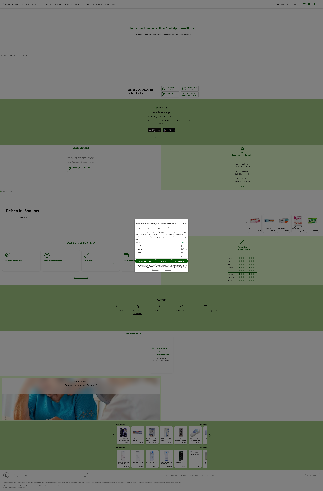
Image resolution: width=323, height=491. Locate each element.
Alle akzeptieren (179, 261)
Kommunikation (139, 256)
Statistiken (138, 252)
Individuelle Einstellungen (145, 261)
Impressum (168, 269)
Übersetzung (138, 249)
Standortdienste (139, 246)
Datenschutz (155, 269)
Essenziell (137, 242)
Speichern (164, 261)
